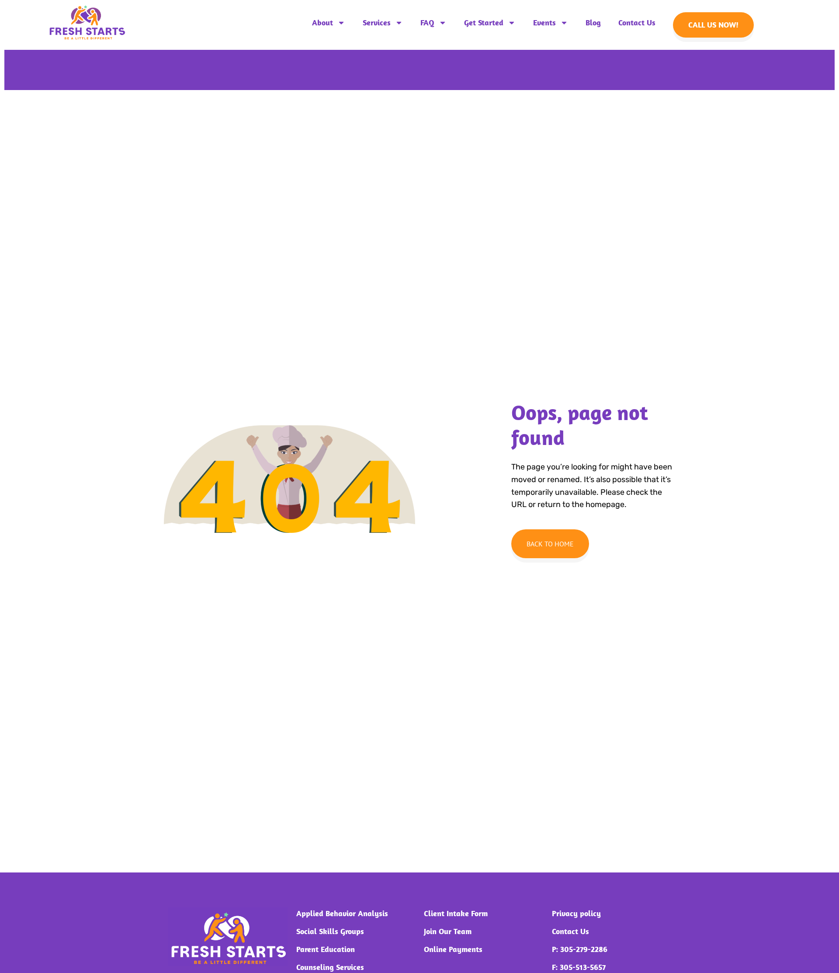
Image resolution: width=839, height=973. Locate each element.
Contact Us (636, 22)
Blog (593, 22)
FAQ (427, 22)
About (322, 22)
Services (377, 22)
